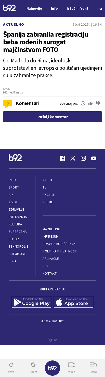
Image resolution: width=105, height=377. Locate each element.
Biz (11, 195)
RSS (45, 266)
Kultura (15, 224)
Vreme (48, 202)
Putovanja (18, 217)
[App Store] (73, 302)
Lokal (13, 261)
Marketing (51, 229)
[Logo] (9, 8)
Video (47, 180)
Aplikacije (51, 259)
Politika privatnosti (60, 251)
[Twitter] (72, 158)
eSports (15, 239)
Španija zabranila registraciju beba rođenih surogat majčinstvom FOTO (45, 41)
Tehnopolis (18, 246)
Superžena (18, 232)
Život (13, 202)
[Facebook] (62, 158)
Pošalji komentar (52, 116)
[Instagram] (83, 158)
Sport (14, 187)
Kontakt (50, 273)
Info (12, 180)
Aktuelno (13, 24)
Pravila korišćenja (59, 244)
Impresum (50, 236)
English (49, 195)
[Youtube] (93, 158)
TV (44, 187)
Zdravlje (16, 209)
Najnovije (34, 8)
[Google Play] (31, 302)
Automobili (18, 254)
